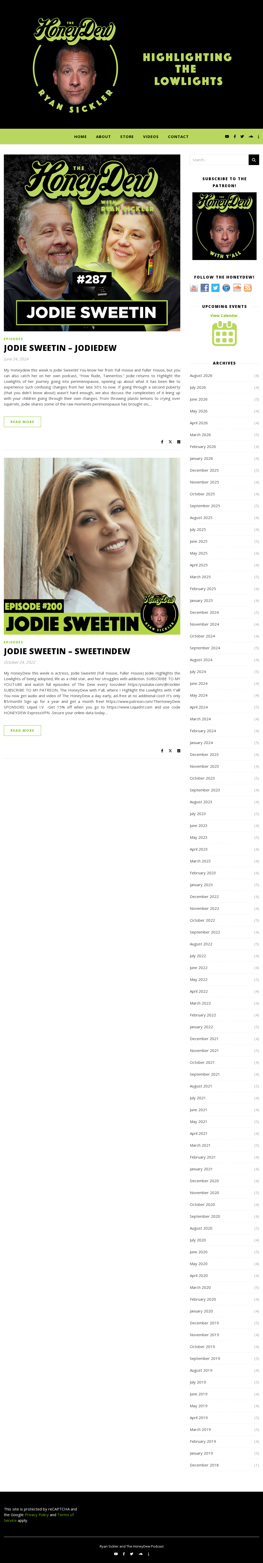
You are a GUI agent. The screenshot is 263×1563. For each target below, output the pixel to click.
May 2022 (199, 979)
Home (80, 136)
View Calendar (224, 315)
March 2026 (200, 434)
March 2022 (200, 1003)
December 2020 (204, 1180)
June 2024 (199, 683)
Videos (151, 136)
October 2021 (202, 1062)
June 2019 (199, 1393)
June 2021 (199, 1109)
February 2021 (203, 1157)
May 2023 (199, 837)
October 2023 (202, 778)
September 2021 (205, 1074)
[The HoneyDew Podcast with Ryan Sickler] (131, 64)
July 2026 (198, 387)
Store (127, 136)
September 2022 (205, 932)
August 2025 (201, 517)
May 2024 (199, 695)
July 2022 (198, 955)
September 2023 (205, 789)
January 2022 (201, 1026)
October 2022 (202, 920)
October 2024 (202, 635)
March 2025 (200, 576)
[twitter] (242, 136)
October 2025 (202, 493)
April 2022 (199, 991)
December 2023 (204, 754)
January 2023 (201, 884)
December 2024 (204, 612)
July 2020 (198, 1239)
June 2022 (199, 967)
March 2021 (200, 1145)
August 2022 (201, 943)
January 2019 (201, 1453)
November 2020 (204, 1192)
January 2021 (201, 1168)
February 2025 (203, 588)
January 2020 (201, 1311)
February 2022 (203, 1014)
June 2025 (199, 541)
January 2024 (201, 742)
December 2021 (204, 1038)
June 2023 (199, 825)
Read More (22, 421)
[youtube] (227, 136)
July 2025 (198, 529)
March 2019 (200, 1429)
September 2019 (205, 1358)
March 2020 (200, 1287)
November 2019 (204, 1334)
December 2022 (204, 896)
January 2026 (201, 458)
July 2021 (198, 1097)
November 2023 (204, 766)
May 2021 (199, 1121)
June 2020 (199, 1251)
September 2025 (205, 505)
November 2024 (204, 624)
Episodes (13, 339)
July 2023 (198, 813)
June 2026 (199, 399)
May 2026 (199, 410)
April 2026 (199, 422)
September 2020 (205, 1216)
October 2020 (202, 1204)
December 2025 (204, 470)
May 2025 (199, 553)
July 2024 (198, 671)
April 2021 (199, 1133)
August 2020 (201, 1228)
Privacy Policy (36, 1514)
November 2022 (204, 908)
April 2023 (199, 849)
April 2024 (199, 707)
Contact (178, 136)
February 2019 (203, 1441)
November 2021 (204, 1050)
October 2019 (202, 1346)
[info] (258, 136)
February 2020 (203, 1299)
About (103, 136)
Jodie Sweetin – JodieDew (60, 347)
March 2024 (200, 718)
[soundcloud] (251, 136)
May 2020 (199, 1263)
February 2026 (203, 446)
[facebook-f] (235, 136)
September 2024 (205, 647)
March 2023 (200, 860)
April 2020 (199, 1275)
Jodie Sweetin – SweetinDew (67, 651)
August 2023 (201, 801)
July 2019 (198, 1382)
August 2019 (201, 1370)
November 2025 (204, 482)
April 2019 (199, 1417)
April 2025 (199, 564)
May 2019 (199, 1405)
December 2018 (204, 1464)
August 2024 (201, 659)
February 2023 (203, 872)
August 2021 (201, 1086)
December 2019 (204, 1322)
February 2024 (203, 730)
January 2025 (201, 600)
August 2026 (201, 375)
